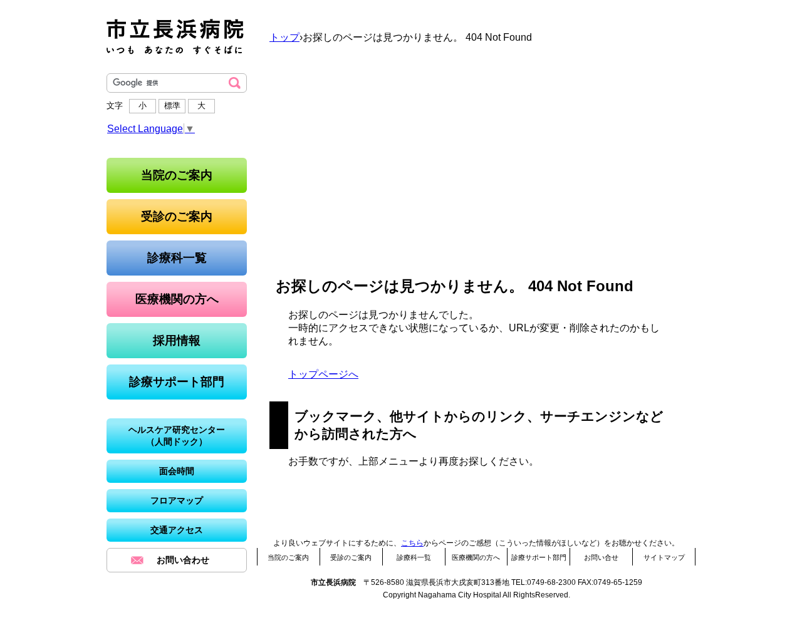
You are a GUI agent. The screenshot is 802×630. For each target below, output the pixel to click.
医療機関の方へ (476, 557)
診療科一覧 (414, 557)
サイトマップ (664, 557)
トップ (284, 37)
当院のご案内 (288, 557)
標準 (172, 105)
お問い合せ (601, 557)
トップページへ (323, 374)
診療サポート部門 (538, 557)
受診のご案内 (351, 557)
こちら (412, 543)
